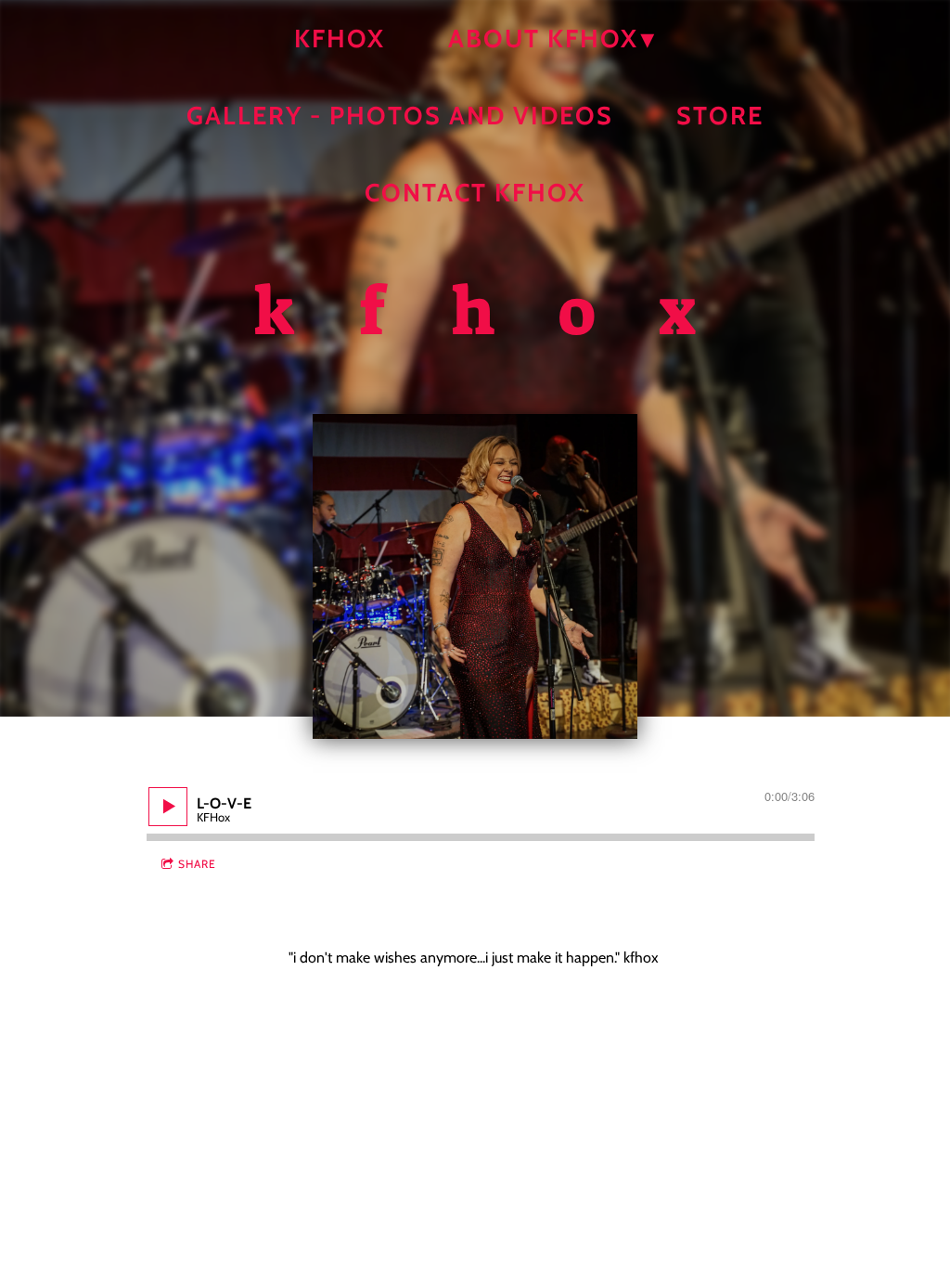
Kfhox (339, 38)
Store (720, 115)
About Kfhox (543, 38)
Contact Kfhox (475, 192)
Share (197, 864)
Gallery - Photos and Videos (399, 115)
